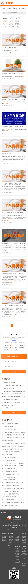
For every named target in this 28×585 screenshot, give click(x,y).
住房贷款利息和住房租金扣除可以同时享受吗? (15, 73)
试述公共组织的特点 (7, 454)
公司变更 (4, 537)
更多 (18, 27)
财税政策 (9, 8)
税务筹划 (18, 18)
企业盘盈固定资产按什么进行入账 (10, 429)
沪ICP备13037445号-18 (15, 529)
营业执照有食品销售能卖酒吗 (9, 496)
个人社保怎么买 (6, 451)
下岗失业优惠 (13, 348)
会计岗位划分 (15, 423)
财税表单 (5, 24)
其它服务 (4, 540)
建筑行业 (11, 542)
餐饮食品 (11, 536)
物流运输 (11, 539)
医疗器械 (11, 537)
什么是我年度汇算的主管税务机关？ (12, 184)
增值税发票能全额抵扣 (15, 491)
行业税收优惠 (5, 350)
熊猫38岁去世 (17, 451)
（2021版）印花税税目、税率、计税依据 (14, 385)
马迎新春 (7, 408)
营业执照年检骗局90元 (18, 435)
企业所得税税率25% (7, 471)
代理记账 (10, 512)
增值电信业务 (11, 543)
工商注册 (4, 536)
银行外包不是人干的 (7, 435)
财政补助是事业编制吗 (7, 482)
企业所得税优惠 (5, 343)
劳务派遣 (11, 540)
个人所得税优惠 (6, 153)
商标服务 (17, 536)
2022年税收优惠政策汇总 (8, 443)
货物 (15, 463)
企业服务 (5, 27)
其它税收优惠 (13, 350)
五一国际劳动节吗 (18, 482)
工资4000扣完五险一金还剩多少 (10, 457)
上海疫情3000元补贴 (12, 505)
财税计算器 (17, 562)
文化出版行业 (11, 547)
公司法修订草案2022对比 (8, 499)
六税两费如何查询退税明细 (8, 480)
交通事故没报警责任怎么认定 (9, 488)
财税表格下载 (12, 27)
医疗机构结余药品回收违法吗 (11, 399)
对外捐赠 (4, 505)
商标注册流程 (17, 512)
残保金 (8, 446)
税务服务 (24, 537)
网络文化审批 (11, 545)
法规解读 (12, 18)
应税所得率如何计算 (20, 432)
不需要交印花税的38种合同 (8, 460)
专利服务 (17, 537)
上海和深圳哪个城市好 (7, 426)
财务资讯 (17, 559)
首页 (4, 8)
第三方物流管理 (24, 554)
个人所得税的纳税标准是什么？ (11, 47)
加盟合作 (24, 565)
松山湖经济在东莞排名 (7, 465)
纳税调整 (17, 21)
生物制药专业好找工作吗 (8, 432)
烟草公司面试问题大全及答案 (14, 449)
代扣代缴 (4, 449)
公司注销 (4, 539)
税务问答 (17, 553)
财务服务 (24, 542)
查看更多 (14, 412)
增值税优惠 (14, 343)
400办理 (24, 548)
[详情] (16, 50)
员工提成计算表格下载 (9, 405)
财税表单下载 (17, 561)
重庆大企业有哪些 (18, 465)
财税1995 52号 (20, 488)
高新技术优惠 (21, 345)
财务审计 (24, 539)
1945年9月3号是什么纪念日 (8, 477)
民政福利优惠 (5, 348)
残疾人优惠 (14, 345)
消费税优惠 (21, 343)
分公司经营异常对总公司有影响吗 (10, 485)
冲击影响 (15, 471)
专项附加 (4, 494)
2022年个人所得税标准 (7, 463)
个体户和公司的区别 (19, 502)
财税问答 (11, 21)
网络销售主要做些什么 (7, 440)
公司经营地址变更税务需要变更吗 (10, 474)
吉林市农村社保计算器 (7, 502)
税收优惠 (15, 8)
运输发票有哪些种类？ (9, 382)
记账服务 (24, 536)
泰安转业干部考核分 (20, 443)
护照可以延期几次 (6, 423)
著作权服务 (17, 539)
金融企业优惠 (21, 348)
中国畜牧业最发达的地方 (13, 494)
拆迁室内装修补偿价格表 (19, 437)
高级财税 (24, 540)
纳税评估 (11, 24)
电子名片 (24, 551)
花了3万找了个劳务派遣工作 (17, 446)
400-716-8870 (16, 522)
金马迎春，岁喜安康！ (9, 388)
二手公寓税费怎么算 (7, 437)
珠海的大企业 (20, 463)
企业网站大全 (5, 491)
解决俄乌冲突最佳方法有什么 (9, 468)
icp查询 (4, 446)
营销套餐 (24, 553)
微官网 (24, 550)
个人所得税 (17, 24)
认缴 (12, 451)
